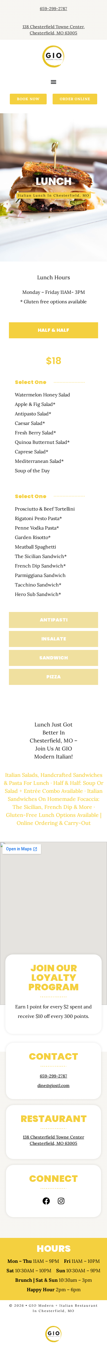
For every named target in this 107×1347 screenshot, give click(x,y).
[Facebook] (46, 1200)
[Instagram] (61, 1200)
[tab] (53, 330)
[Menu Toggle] (53, 82)
